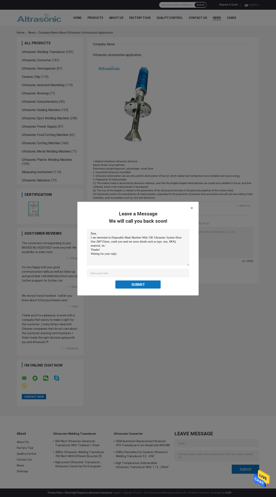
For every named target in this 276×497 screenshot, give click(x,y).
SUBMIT (138, 284)
